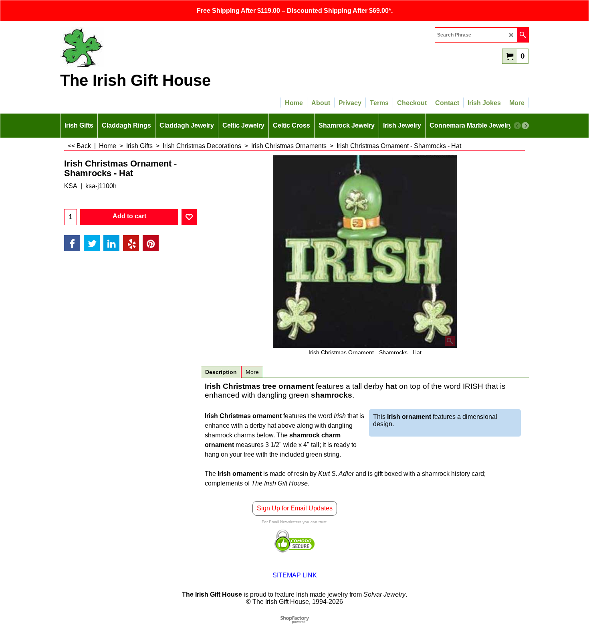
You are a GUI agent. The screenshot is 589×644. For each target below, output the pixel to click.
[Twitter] (92, 243)
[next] (525, 125)
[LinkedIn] (111, 243)
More (252, 372)
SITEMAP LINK (294, 575)
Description (221, 372)
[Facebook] (72, 243)
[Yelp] (131, 243)
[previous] (517, 125)
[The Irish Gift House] (130, 47)
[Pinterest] (151, 243)
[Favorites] (189, 217)
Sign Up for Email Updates (295, 508)
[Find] (522, 35)
